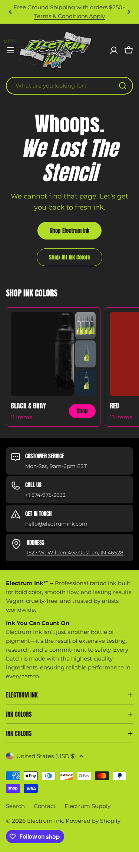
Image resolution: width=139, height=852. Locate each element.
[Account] (113, 50)
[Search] (122, 85)
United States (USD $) (46, 756)
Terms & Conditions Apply (69, 16)
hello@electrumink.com (56, 524)
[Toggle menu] (10, 50)
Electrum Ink (45, 820)
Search (15, 805)
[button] (10, 11)
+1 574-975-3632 (45, 495)
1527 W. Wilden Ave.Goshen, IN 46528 (75, 553)
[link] (85, 325)
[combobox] (69, 86)
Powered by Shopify (93, 820)
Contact (45, 805)
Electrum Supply (87, 805)
